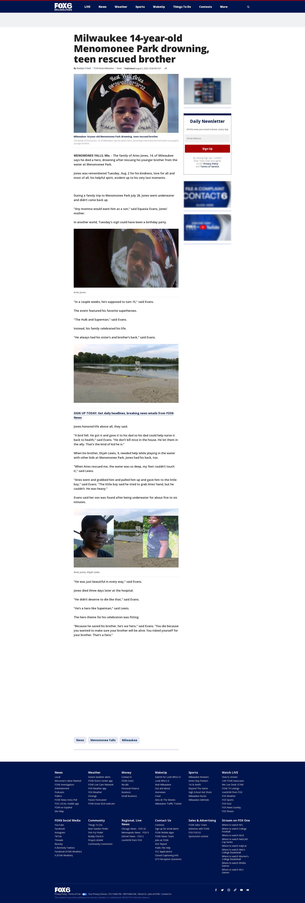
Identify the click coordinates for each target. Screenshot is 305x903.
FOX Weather (95, 792)
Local (57, 776)
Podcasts (59, 792)
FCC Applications (163, 851)
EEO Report (161, 843)
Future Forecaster (97, 799)
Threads (59, 840)
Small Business (129, 796)
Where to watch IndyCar (234, 845)
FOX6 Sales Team (198, 824)
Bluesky (59, 843)
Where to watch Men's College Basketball (233, 851)
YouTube (59, 824)
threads (235, 890)
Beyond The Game (198, 788)
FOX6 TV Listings (230, 788)
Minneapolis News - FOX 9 (135, 832)
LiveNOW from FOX (232, 792)
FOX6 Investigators (64, 784)
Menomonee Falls (102, 740)
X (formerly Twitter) (65, 847)
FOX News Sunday (231, 807)
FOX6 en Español (63, 807)
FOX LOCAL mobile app (67, 803)
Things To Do (95, 824)
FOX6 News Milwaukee (104, 68)
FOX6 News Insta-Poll (66, 799)
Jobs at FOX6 (161, 840)
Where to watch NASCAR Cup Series (235, 841)
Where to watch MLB (233, 835)
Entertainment (62, 788)
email (247, 890)
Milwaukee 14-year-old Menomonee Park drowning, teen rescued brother (116, 136)
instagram (228, 890)
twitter (222, 890)
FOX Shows (228, 811)
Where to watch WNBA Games (234, 864)
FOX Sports (228, 799)
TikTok (58, 836)
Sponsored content (198, 836)
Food (157, 796)
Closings (92, 796)
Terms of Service (209, 166)
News (119, 68)
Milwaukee (129, 740)
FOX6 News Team (164, 836)
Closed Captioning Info (166, 855)
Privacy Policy (210, 163)
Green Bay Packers (198, 780)
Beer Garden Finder (98, 828)
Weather (94, 772)
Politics (58, 796)
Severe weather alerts (99, 776)
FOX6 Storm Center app (100, 780)
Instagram (60, 832)
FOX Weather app (97, 788)
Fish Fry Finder (95, 832)
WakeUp (161, 772)
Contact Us (163, 820)
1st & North (195, 784)
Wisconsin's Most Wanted (68, 780)
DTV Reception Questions (168, 859)
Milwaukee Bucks (197, 796)
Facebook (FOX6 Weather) (68, 851)
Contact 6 (127, 776)
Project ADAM (95, 840)
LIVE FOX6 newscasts (233, 780)
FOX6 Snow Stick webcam (101, 803)
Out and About (162, 788)
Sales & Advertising (202, 820)
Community (96, 820)
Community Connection (100, 843)
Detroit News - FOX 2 (133, 836)
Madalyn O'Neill (84, 68)
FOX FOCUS (195, 832)
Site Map (59, 811)
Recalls (125, 784)
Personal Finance (130, 788)
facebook (216, 890)
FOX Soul (226, 803)
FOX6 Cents (128, 780)
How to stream (229, 776)
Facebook (60, 828)
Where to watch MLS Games (233, 871)
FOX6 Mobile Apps (164, 832)
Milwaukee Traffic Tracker (168, 803)
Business (126, 792)
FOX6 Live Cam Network (100, 784)
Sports (193, 772)
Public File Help (162, 847)
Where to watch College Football (234, 830)
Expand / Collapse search (248, 6)
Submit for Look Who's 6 (168, 776)
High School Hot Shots (200, 792)
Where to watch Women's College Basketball (235, 858)
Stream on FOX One (236, 820)
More (223, 7)
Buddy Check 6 (95, 836)
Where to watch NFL (232, 824)
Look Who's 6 (162, 780)
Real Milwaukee (163, 784)
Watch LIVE (230, 772)
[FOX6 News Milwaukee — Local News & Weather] (65, 7)
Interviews (160, 792)
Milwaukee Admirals (199, 799)
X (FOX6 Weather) (64, 855)
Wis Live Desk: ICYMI (232, 784)
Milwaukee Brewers (199, 776)
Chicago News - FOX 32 (134, 828)
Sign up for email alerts (167, 828)
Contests (159, 824)
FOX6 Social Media (68, 820)
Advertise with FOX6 (199, 828)
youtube (241, 890)
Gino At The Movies (165, 799)
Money (126, 772)
